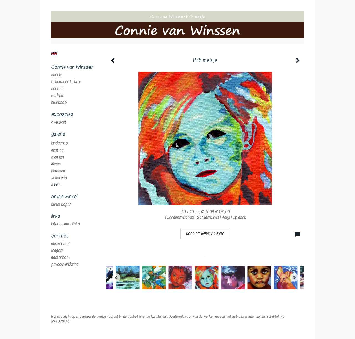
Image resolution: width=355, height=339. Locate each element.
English (54, 53)
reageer (57, 250)
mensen (57, 157)
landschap (59, 143)
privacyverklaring (64, 264)
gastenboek (60, 257)
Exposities (62, 114)
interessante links (65, 224)
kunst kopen (61, 204)
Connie (56, 75)
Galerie (58, 134)
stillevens (59, 178)
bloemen (58, 171)
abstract (58, 150)
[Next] (294, 277)
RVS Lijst (57, 95)
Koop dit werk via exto (205, 233)
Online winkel (64, 196)
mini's (55, 185)
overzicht (58, 122)
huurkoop (59, 102)
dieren (56, 164)
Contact (57, 88)
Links (55, 216)
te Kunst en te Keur (66, 82)
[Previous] (116, 277)
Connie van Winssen (166, 16)
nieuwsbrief (60, 243)
